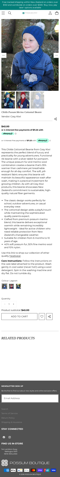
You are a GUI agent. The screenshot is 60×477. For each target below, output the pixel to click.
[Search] (10, 13)
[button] (57, 13)
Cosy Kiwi (15, 116)
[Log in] (50, 13)
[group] (8, 100)
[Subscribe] (53, 398)
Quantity (5, 298)
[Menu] (3, 13)
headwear (15, 256)
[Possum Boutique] (30, 13)
